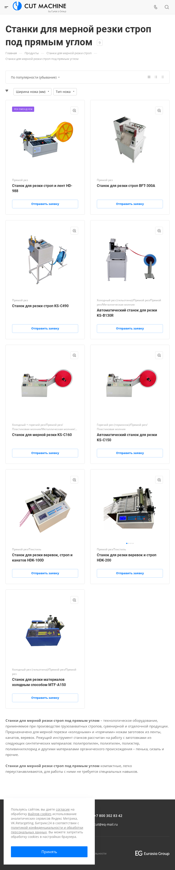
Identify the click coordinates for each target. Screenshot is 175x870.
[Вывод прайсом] (162, 77)
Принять (49, 851)
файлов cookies (39, 814)
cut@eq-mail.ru (106, 824)
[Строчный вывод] (155, 77)
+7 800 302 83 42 (108, 815)
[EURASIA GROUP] (151, 853)
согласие (63, 809)
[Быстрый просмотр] (74, 110)
